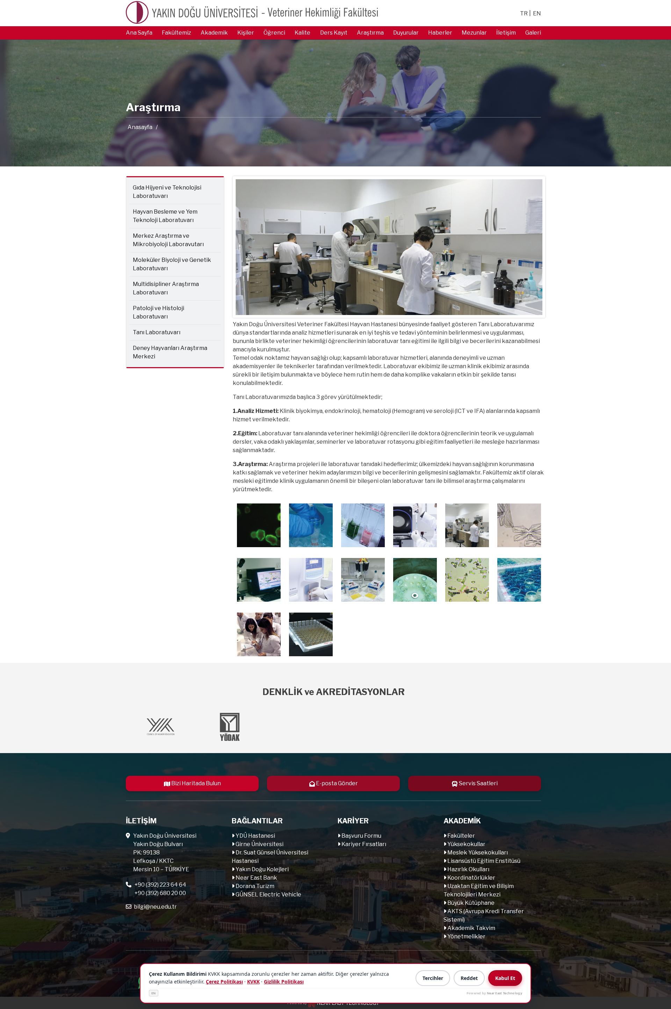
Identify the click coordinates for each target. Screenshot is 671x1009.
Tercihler (433, 978)
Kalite (302, 32)
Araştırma (370, 32)
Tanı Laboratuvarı (156, 332)
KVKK (253, 981)
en (537, 13)
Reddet (469, 978)
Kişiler (245, 32)
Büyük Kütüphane (470, 903)
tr (524, 13)
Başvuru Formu (360, 835)
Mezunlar (474, 32)
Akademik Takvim (470, 928)
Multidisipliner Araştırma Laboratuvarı (166, 288)
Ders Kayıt (333, 32)
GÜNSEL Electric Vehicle (268, 894)
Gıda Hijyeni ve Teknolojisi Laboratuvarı (167, 191)
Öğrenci (274, 32)
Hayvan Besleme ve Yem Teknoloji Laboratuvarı (165, 215)
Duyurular (406, 32)
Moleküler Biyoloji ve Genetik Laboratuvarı (172, 264)
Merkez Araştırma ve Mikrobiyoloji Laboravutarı (168, 240)
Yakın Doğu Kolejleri (262, 869)
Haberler (440, 32)
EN (153, 993)
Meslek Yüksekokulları (477, 852)
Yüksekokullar (465, 844)
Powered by (494, 993)
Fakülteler (460, 835)
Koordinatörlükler (470, 877)
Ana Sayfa (139, 32)
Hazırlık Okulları (467, 869)
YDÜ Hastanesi (255, 835)
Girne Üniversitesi (259, 844)
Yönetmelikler (465, 936)
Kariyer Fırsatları (363, 844)
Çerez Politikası (224, 981)
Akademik (214, 32)
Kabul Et (505, 978)
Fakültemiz (176, 32)
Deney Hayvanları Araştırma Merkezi (170, 352)
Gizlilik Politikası (284, 981)
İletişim (506, 32)
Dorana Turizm (254, 886)
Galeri (533, 32)
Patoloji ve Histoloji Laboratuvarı (158, 312)
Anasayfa (140, 127)
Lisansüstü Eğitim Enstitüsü (483, 861)
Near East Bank (256, 877)
